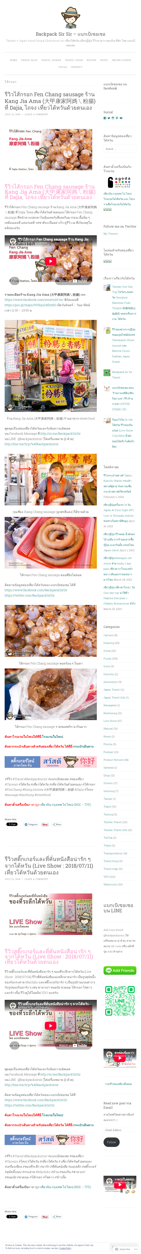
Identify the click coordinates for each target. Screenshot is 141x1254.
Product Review (113, 759)
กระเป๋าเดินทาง (83, 746)
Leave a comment (36, 114)
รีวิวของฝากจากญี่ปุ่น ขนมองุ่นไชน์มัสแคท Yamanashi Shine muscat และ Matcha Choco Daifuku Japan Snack (123, 345)
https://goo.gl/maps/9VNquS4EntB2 (30, 305)
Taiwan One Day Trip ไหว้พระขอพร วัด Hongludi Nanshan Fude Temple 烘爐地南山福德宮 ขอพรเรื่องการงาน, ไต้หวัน (124, 303)
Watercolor (110, 884)
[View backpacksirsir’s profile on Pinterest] (117, 118)
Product (76, 67)
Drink (107, 650)
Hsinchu (109, 674)
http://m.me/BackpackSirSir (60, 433)
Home (13, 60)
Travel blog (111, 861)
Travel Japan (74, 60)
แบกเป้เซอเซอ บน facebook (115, 86)
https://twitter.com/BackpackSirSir (30, 595)
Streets (108, 783)
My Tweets (111, 233)
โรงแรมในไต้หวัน (113, 199)
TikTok (108, 837)
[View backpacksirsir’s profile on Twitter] (108, 118)
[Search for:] (120, 149)
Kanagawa (110, 705)
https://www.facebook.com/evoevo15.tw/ (34, 300)
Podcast (108, 752)
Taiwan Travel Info (115, 830)
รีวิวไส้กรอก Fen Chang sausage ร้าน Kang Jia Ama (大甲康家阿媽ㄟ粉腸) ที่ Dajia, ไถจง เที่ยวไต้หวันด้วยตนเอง (50, 100)
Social (63, 67)
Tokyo (107, 845)
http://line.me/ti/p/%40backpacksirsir (32, 444)
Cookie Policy (65, 1248)
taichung (109, 791)
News (107, 736)
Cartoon (108, 635)
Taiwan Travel (113, 822)
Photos (108, 744)
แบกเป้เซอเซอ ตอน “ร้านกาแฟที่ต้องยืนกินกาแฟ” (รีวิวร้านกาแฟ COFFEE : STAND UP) (123, 398)
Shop (107, 775)
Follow (111, 1142)
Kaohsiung (110, 713)
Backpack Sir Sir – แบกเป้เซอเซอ (70, 34)
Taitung (108, 814)
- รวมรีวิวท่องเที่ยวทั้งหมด (118, 1084)
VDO (106, 876)
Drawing (109, 643)
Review (91, 60)
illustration (111, 682)
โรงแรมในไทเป (52, 737)
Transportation (113, 853)
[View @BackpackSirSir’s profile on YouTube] (121, 118)
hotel (107, 666)
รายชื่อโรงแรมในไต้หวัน (117, 204)
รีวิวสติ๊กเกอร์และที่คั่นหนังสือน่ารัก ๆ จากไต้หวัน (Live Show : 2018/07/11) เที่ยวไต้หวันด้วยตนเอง (49, 865)
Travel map (111, 868)
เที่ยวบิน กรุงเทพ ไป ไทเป (118, 193)
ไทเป (132, 199)
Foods (107, 658)
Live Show (110, 721)
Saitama (109, 767)
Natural (108, 728)
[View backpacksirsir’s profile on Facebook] (105, 118)
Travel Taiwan (51, 60)
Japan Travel (112, 689)
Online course (121, 60)
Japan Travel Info (114, 697)
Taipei (107, 806)
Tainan (108, 798)
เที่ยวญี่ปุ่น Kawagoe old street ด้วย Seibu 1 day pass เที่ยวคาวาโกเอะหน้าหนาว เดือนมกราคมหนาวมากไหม (118, 568)
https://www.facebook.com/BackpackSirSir (36, 590)
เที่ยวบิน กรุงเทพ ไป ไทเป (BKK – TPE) (65, 804)
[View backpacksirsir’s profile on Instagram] (113, 118)
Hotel (104, 60)
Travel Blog (29, 60)
